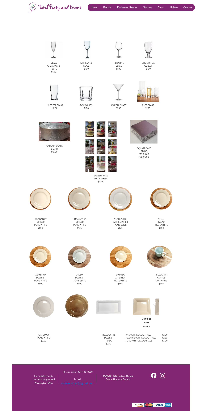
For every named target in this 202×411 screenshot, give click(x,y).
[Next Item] (154, 306)
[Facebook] (153, 375)
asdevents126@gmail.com (77, 383)
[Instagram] (162, 375)
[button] (107, 7)
